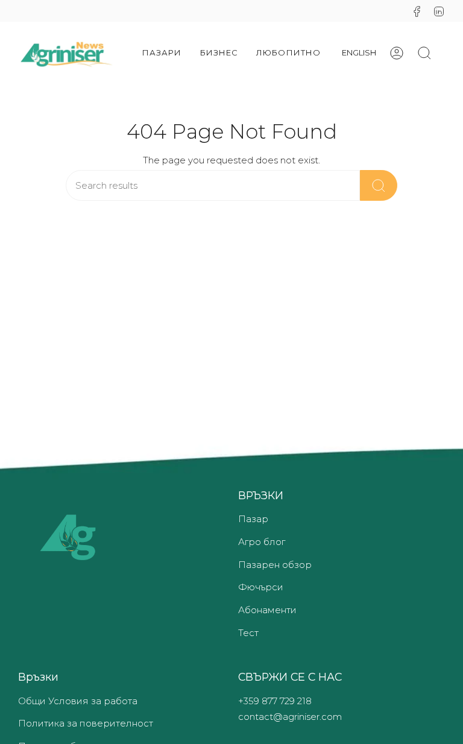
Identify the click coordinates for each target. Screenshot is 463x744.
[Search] (378, 185)
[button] (162, 52)
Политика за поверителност (85, 723)
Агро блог (261, 541)
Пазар (253, 519)
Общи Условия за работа (77, 701)
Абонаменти (267, 610)
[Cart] (445, 53)
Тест (248, 632)
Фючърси (260, 587)
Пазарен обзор (275, 564)
